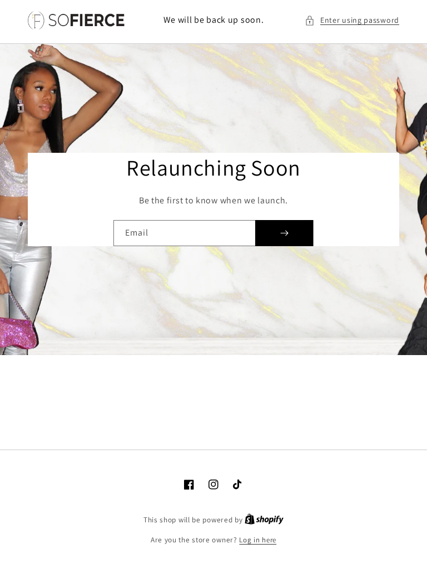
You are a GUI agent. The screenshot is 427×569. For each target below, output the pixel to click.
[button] (352, 20)
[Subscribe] (284, 233)
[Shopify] (264, 520)
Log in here (257, 540)
